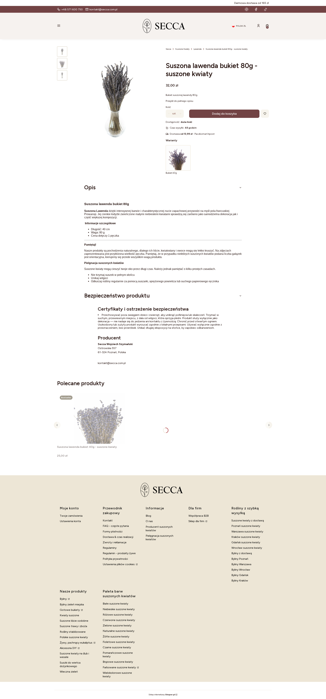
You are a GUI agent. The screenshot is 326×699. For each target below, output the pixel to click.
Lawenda (198, 49)
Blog (148, 515)
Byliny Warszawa (241, 564)
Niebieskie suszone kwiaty (119, 609)
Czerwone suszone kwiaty (119, 620)
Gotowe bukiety (70, 609)
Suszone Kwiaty (182, 49)
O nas (149, 521)
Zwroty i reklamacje (114, 542)
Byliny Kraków (239, 580)
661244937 (105, 359)
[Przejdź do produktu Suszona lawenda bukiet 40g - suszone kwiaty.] (99, 418)
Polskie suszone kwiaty (74, 637)
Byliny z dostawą (241, 553)
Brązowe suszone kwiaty (118, 661)
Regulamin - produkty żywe (119, 553)
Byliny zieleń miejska (72, 604)
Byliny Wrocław (240, 569)
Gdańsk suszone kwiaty (245, 542)
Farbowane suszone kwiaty (120, 667)
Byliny (63, 598)
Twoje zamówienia (71, 515)
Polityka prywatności (115, 558)
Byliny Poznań (239, 558)
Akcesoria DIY (68, 648)
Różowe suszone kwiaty (117, 614)
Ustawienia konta (70, 521)
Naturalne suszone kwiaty (118, 631)
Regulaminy (109, 547)
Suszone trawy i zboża (73, 626)
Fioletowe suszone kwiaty (119, 642)
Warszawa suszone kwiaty (247, 531)
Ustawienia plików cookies (119, 564)
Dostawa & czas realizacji (118, 537)
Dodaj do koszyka (224, 114)
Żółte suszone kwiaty (116, 636)
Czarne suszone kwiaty (117, 647)
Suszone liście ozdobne (74, 620)
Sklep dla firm (196, 521)
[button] (91, 26)
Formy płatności (112, 531)
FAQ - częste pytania (116, 526)
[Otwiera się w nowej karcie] (246, 9)
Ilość (168, 107)
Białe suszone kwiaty (115, 603)
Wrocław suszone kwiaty (246, 547)
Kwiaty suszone (69, 615)
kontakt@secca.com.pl (112, 363)
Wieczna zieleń (69, 671)
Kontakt (108, 520)
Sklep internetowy (162, 694)
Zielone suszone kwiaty (117, 625)
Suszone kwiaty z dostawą (247, 520)
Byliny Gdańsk (239, 575)
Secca (168, 49)
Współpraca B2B (198, 515)
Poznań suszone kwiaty (245, 526)
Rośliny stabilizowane (73, 631)
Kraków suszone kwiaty (245, 537)
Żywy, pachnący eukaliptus (76, 642)
